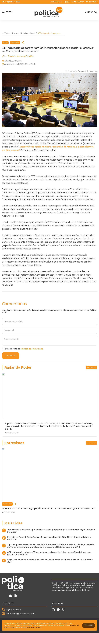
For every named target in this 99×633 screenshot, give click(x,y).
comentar (10, 355)
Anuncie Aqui (91, 2)
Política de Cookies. (33, 627)
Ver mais (90, 367)
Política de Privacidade (32, 349)
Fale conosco (56, 2)
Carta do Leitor (77, 2)
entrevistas (7, 504)
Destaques (15, 42)
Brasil (5, 42)
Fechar (89, 625)
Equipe (67, 2)
